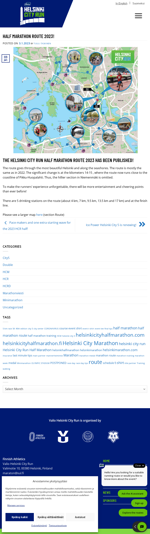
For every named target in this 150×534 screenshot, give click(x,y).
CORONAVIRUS (51, 328)
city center (39, 328)
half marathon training (42, 335)
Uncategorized (13, 307)
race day (71, 363)
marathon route (106, 355)
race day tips (82, 363)
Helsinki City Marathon (90, 343)
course (63, 328)
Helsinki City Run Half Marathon (27, 350)
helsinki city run (132, 343)
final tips (108, 328)
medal (12, 363)
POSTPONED (58, 363)
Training (141, 363)
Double (8, 265)
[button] (138, 15)
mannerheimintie (54, 355)
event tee (99, 328)
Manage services (16, 505)
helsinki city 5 (68, 336)
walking (6, 369)
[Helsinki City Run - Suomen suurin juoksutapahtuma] (36, 13)
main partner (39, 355)
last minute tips (22, 355)
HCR (6, 279)
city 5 (30, 328)
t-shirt (119, 362)
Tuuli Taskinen (42, 43)
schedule (108, 363)
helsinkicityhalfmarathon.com (110, 334)
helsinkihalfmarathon (65, 350)
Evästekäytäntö (39, 525)
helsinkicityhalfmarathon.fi (32, 343)
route (95, 362)
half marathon (125, 328)
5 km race (7, 328)
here (39, 215)
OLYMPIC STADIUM (40, 363)
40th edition (21, 328)
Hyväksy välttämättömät (50, 517)
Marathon (70, 355)
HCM (6, 272)
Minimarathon (12, 300)
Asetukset (80, 517)
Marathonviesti (13, 293)
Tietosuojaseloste (58, 525)
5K (14, 328)
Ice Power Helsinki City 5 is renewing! (111, 225)
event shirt (75, 328)
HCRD (7, 286)
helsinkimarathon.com (120, 350)
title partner (130, 363)
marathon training (125, 355)
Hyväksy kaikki (20, 517)
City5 (6, 258)
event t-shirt (88, 328)
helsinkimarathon (91, 350)
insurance (7, 355)
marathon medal (87, 355)
